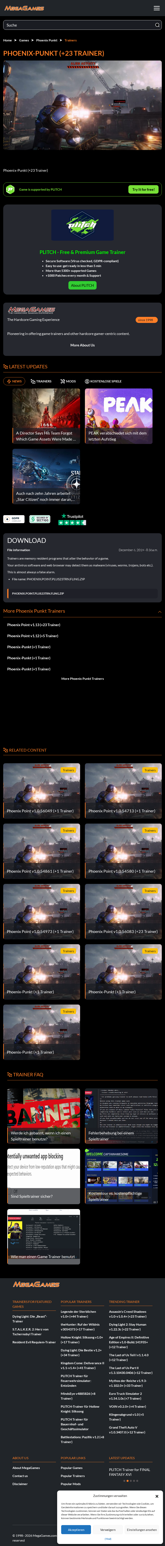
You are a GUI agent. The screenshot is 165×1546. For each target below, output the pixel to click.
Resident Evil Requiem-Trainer (34, 1342)
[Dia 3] (131, 1481)
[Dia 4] (134, 1481)
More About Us (82, 345)
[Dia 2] (128, 1481)
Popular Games (71, 1468)
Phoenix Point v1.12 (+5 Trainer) (32, 636)
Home (7, 40)
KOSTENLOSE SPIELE (106, 381)
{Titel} (108, 1538)
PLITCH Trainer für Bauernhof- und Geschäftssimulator (75, 1424)
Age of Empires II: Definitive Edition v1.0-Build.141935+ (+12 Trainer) (129, 1342)
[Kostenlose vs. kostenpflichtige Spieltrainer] (121, 1176)
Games (24, 40)
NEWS (17, 381)
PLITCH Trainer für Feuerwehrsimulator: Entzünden (76, 1380)
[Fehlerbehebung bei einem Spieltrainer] (121, 1116)
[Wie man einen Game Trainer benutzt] (43, 1236)
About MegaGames (26, 1468)
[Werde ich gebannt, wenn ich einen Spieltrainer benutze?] (43, 1116)
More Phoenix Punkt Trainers (82, 678)
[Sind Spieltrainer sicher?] (43, 1176)
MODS (71, 381)
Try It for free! (143, 189)
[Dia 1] (124, 1481)
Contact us (20, 1476)
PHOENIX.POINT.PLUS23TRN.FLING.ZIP (38, 593)
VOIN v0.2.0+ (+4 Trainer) (127, 1406)
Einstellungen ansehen (142, 1530)
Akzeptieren (76, 1530)
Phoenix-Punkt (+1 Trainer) (28, 647)
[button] (157, 1496)
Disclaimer (20, 1484)
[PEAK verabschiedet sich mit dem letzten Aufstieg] (119, 416)
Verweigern (108, 1530)
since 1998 (145, 320)
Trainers (71, 40)
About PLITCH (82, 285)
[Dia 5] (137, 1481)
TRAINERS (44, 381)
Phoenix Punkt (46, 40)
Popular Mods (71, 1484)
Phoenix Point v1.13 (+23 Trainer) (33, 625)
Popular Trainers (73, 1476)
